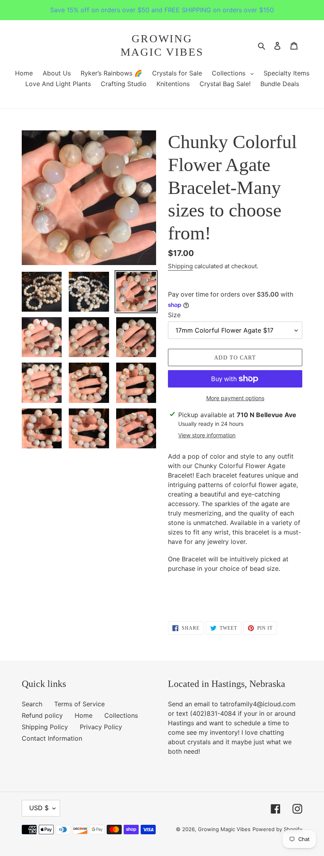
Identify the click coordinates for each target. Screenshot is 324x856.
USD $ (39, 808)
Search (32, 704)
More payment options (235, 398)
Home (83, 715)
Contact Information (52, 738)
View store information (206, 435)
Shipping (180, 266)
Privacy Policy (101, 727)
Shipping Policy (45, 727)
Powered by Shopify (277, 829)
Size (174, 315)
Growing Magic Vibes (162, 45)
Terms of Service (79, 704)
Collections (121, 715)
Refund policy (42, 715)
